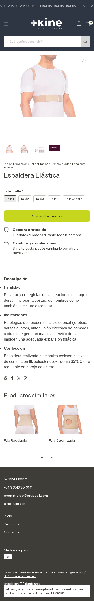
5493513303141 (15, 479)
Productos (12, 524)
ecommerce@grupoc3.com (26, 495)
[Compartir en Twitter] (19, 378)
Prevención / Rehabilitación (31, 164)
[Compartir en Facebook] (12, 378)
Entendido (58, 593)
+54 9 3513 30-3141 (18, 487)
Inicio (7, 164)
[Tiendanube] (22, 585)
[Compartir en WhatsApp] (6, 378)
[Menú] (6, 24)
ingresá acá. (76, 572)
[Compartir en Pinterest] (25, 378)
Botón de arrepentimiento (20, 576)
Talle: (13, 191)
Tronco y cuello (60, 164)
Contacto (11, 532)
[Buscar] (85, 41)
